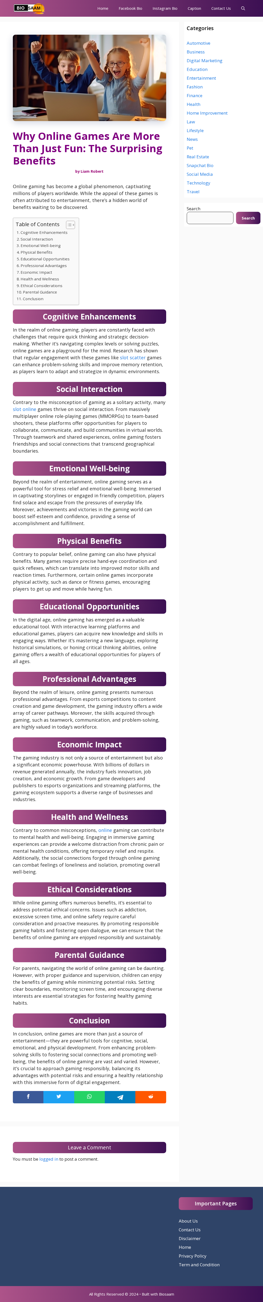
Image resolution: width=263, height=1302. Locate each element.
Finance (194, 95)
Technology (198, 183)
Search (193, 209)
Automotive (198, 43)
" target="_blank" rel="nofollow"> (89, 1097)
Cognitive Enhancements (44, 232)
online (105, 830)
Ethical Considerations (41, 285)
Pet (190, 148)
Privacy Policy (192, 1256)
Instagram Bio (165, 8)
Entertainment (201, 78)
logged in (48, 1159)
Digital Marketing (204, 60)
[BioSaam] (29, 8)
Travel (193, 192)
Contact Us (221, 8)
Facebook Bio (130, 8)
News (192, 139)
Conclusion (33, 298)
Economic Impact (36, 272)
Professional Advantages (44, 265)
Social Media (200, 174)
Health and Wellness (40, 278)
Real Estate (198, 157)
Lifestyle (195, 130)
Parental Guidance (40, 292)
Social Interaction (37, 239)
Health (193, 104)
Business (196, 52)
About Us (188, 1221)
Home (102, 8)
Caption (194, 8)
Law (191, 122)
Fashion (195, 87)
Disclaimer (190, 1238)
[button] (243, 8)
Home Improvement (207, 113)
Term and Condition (199, 1265)
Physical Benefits (36, 252)
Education (197, 69)
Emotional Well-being (41, 245)
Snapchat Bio (200, 165)
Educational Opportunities (45, 258)
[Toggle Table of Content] (68, 225)
